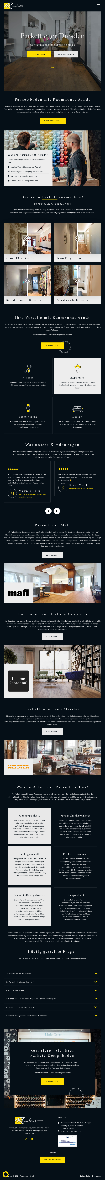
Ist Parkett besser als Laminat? (19, 973)
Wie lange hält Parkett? (16, 990)
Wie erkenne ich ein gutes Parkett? (20, 1007)
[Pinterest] (32, 1139)
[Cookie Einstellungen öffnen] (6, 1177)
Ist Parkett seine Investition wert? (20, 982)
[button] (51, 973)
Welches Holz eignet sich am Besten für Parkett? (26, 1016)
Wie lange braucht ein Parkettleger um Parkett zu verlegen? (31, 999)
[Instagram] (26, 1139)
